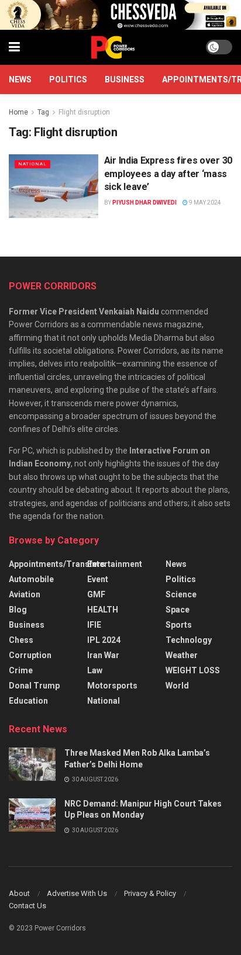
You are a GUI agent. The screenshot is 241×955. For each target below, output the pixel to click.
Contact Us (27, 905)
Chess (21, 640)
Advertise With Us (77, 893)
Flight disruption (84, 112)
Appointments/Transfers (57, 564)
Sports (179, 624)
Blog (18, 609)
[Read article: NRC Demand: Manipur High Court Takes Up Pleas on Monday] (32, 815)
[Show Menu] (14, 47)
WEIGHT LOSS (193, 670)
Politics (68, 79)
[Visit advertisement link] (120, 15)
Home (18, 112)
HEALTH (102, 609)
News (20, 79)
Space (178, 609)
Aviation (24, 594)
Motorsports (112, 685)
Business (124, 79)
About (19, 893)
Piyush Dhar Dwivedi (144, 202)
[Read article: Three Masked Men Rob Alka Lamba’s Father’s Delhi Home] (32, 764)
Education (28, 700)
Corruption (30, 655)
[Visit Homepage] (112, 47)
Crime (21, 670)
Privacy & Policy (150, 893)
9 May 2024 (204, 202)
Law (94, 670)
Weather (182, 655)
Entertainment (114, 564)
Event (97, 579)
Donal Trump (34, 685)
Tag (43, 112)
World (177, 685)
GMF (96, 594)
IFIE (94, 624)
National (32, 164)
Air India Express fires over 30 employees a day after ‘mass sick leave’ (168, 173)
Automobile (31, 579)
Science (181, 594)
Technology (189, 640)
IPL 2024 (103, 640)
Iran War (103, 655)
